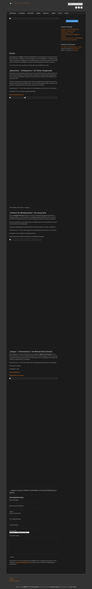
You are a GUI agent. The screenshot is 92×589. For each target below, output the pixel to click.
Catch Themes (73, 586)
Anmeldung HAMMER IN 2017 (23, 562)
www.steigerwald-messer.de (16, 94)
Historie (67, 13)
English (38, 13)
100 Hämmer (12, 13)
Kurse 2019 (30, 13)
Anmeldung (22, 13)
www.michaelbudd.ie (14, 372)
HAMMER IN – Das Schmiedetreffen (31, 586)
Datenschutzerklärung (14, 580)
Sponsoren (46, 13)
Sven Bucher (64, 47)
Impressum (11, 579)
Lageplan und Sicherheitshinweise (70, 29)
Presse (60, 13)
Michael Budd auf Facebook (16, 375)
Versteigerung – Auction (67, 32)
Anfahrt (53, 13)
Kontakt (11, 577)
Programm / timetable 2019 (68, 31)
